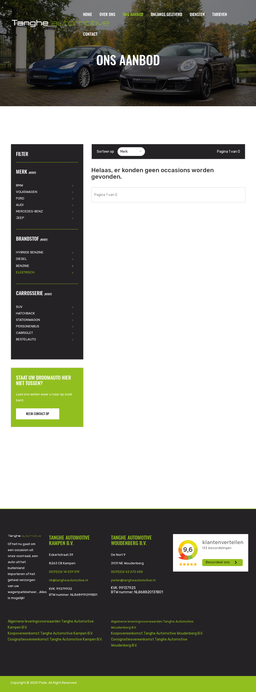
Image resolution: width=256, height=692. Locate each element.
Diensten (197, 15)
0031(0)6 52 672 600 (127, 572)
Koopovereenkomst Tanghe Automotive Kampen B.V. (50, 633)
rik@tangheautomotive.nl (68, 580)
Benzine (22, 266)
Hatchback (25, 313)
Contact (90, 34)
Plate (43, 683)
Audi (20, 205)
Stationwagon (28, 320)
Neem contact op (37, 414)
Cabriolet (24, 333)
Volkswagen (26, 192)
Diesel (21, 259)
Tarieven (219, 15)
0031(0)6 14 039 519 (64, 572)
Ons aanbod (133, 15)
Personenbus (27, 326)
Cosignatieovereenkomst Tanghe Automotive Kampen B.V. (55, 639)
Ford (20, 198)
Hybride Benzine (30, 252)
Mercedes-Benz (29, 211)
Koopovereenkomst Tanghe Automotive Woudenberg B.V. (157, 633)
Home (87, 15)
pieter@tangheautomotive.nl (133, 580)
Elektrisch (25, 272)
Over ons (107, 15)
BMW (19, 185)
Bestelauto (26, 339)
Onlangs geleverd (166, 15)
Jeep (20, 218)
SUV (19, 307)
